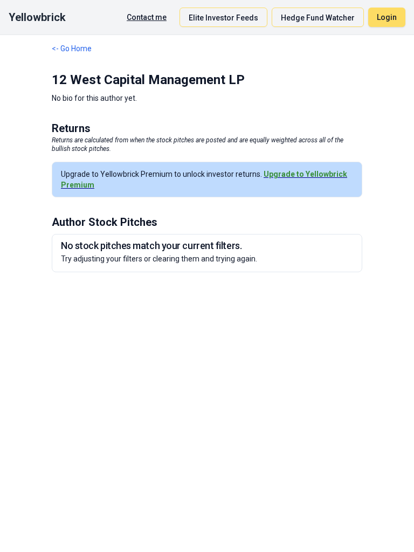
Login (387, 17)
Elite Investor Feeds (223, 17)
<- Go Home (72, 48)
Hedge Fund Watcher (318, 17)
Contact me (147, 17)
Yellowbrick (37, 17)
